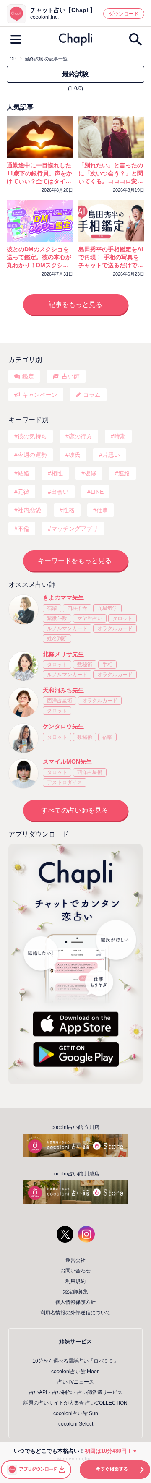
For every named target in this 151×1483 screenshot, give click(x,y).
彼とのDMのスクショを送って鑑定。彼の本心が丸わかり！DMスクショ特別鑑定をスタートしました (39, 257)
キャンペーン (39, 394)
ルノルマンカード (67, 628)
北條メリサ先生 (63, 654)
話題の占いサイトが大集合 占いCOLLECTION (75, 1403)
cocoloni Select (75, 1424)
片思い (111, 454)
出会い (60, 491)
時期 (120, 436)
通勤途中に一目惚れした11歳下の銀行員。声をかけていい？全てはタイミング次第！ (39, 173)
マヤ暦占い (89, 618)
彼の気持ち (32, 436)
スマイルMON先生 (67, 761)
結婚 (23, 473)
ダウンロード (124, 14)
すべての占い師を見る (74, 810)
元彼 (23, 491)
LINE (97, 491)
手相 (107, 664)
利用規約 (75, 1281)
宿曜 (52, 608)
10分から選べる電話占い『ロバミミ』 (75, 1361)
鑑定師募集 (75, 1292)
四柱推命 (77, 608)
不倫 (23, 528)
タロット (122, 618)
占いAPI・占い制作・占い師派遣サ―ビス (75, 1392)
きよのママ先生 (63, 597)
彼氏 (75, 454)
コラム (92, 394)
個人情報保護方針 (75, 1302)
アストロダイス (64, 782)
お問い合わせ (75, 1271)
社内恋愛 (29, 510)
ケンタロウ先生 (63, 726)
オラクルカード (115, 628)
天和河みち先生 (63, 690)
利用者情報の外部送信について (75, 1313)
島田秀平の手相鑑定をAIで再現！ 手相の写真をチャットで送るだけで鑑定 (110, 257)
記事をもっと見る (75, 304)
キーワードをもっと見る (75, 560)
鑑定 (28, 376)
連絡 (124, 473)
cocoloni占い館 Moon (75, 1371)
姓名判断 (57, 638)
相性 (57, 473)
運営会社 (75, 1260)
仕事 (102, 510)
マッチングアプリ (74, 528)
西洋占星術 (59, 701)
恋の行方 (80, 436)
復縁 (90, 473)
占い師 (71, 376)
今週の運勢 (32, 454)
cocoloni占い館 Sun (75, 1413)
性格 (69, 510)
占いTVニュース (75, 1382)
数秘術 (84, 664)
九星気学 (107, 608)
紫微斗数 (57, 618)
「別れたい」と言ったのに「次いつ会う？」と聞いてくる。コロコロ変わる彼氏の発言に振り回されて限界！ (110, 173)
